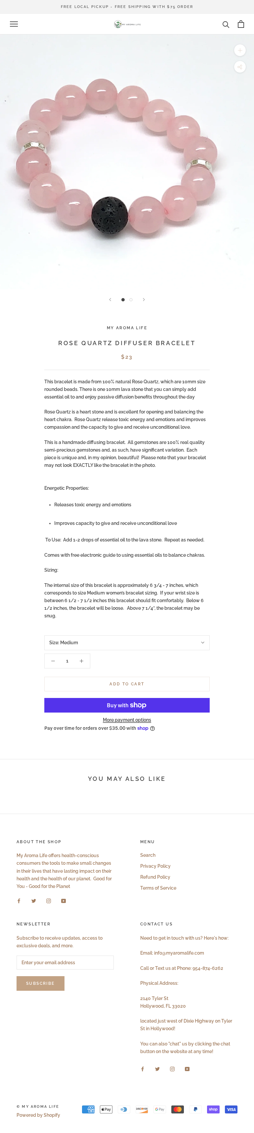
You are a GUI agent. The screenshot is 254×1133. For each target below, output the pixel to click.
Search (147, 855)
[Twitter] (33, 901)
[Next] (144, 299)
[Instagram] (48, 901)
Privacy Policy (155, 866)
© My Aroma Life (38, 1106)
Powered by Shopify (38, 1115)
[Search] (226, 24)
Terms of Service (158, 888)
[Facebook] (19, 901)
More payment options (127, 720)
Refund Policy (155, 877)
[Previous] (110, 299)
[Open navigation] (14, 24)
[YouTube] (63, 901)
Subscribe (40, 983)
